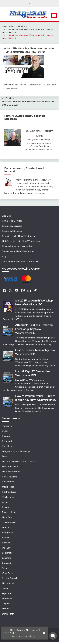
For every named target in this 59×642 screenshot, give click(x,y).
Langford (6, 557)
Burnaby (6, 436)
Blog (4, 256)
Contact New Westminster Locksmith (20, 261)
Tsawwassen (9, 522)
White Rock (8, 497)
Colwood (6, 563)
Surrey (5, 430)
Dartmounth (8, 613)
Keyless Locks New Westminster (18, 246)
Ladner (5, 527)
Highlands (7, 593)
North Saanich (9, 583)
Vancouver (7, 425)
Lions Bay (7, 517)
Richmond (7, 441)
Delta (4, 456)
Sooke (5, 588)
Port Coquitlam (9, 476)
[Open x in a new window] (10, 291)
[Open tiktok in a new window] (35, 291)
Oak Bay (6, 547)
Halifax (5, 608)
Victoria (5, 537)
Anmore (6, 502)
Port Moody (8, 481)
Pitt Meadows (9, 491)
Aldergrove (7, 532)
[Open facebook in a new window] (4, 291)
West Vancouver (10, 466)
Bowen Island (9, 512)
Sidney (5, 568)
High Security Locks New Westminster (21, 241)
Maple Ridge (8, 486)
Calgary (6, 603)
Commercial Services (12, 220)
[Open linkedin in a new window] (29, 291)
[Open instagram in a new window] (23, 291)
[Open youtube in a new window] (16, 291)
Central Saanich (10, 578)
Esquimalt (7, 552)
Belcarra (6, 507)
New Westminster (11, 471)
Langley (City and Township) (16, 451)
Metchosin (7, 598)
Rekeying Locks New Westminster (19, 236)
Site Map (6, 215)
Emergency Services (12, 225)
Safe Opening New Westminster (18, 251)
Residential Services (12, 231)
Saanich (6, 542)
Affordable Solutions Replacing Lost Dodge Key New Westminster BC (34, 329)
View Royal (7, 573)
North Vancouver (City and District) (19, 461)
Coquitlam (7, 446)
